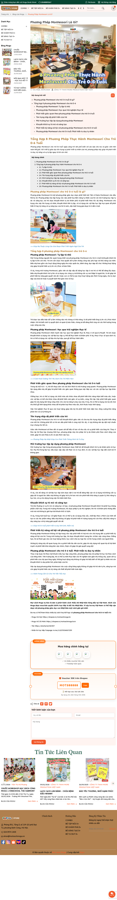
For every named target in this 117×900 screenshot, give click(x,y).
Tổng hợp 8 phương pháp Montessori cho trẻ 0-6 (55, 103)
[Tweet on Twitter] (50, 703)
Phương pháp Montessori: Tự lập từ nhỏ (53, 106)
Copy (85, 685)
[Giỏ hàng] (113, 8)
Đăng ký (112, 829)
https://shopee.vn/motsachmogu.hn (57, 617)
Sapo (82, 852)
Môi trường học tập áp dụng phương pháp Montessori (59, 121)
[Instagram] (8, 842)
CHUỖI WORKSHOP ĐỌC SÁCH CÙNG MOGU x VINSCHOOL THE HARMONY (18, 789)
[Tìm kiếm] (103, 8)
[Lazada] (19, 842)
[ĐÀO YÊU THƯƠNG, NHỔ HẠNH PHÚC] (7, 71)
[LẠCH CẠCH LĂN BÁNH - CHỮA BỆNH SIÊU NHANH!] (7, 61)
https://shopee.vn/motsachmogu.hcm (61, 621)
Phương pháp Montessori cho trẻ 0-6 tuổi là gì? (54, 100)
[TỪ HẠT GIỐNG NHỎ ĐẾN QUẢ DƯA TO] (7, 90)
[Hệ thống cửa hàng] (107, 2)
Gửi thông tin (39, 742)
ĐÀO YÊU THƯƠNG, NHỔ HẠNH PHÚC (20, 71)
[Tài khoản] (90, 2)
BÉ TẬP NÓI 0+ (37, 8)
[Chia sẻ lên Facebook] (41, 703)
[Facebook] (3, 842)
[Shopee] (13, 842)
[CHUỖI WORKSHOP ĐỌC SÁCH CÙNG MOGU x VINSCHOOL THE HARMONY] (7, 52)
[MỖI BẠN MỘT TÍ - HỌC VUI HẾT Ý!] (7, 81)
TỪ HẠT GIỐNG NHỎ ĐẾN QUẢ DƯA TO (20, 90)
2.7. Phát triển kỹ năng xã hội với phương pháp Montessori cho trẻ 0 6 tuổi (67, 184)
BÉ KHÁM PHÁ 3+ (53, 8)
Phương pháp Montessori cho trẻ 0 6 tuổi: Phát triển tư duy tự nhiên (65, 131)
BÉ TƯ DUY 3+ (6, 40)
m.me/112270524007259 (62, 630)
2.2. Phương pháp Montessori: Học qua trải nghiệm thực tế (61, 170)
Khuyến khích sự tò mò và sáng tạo (51, 124)
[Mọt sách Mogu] (9, 8)
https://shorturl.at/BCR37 (45, 626)
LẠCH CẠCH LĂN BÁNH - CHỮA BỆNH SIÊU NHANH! (57, 792)
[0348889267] (45, 2)
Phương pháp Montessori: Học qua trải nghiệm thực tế (59, 110)
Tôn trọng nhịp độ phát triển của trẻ (51, 117)
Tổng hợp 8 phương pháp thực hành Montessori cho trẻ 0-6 (59, 164)
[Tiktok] (24, 842)
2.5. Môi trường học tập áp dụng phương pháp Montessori (61, 178)
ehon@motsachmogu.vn (14, 836)
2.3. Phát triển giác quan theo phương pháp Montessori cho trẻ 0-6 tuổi (66, 173)
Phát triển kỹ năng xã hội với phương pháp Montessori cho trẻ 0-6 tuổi (66, 128)
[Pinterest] (46, 703)
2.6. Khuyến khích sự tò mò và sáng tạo (54, 181)
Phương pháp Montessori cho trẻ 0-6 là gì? (52, 162)
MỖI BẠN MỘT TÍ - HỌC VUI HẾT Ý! (21, 79)
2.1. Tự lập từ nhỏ (45, 167)
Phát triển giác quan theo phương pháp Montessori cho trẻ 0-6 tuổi (65, 113)
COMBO (24, 8)
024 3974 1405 (10, 832)
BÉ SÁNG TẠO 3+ (69, 8)
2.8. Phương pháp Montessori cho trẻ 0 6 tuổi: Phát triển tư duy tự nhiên (66, 186)
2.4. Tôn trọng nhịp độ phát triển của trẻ (54, 175)
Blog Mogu (6, 45)
